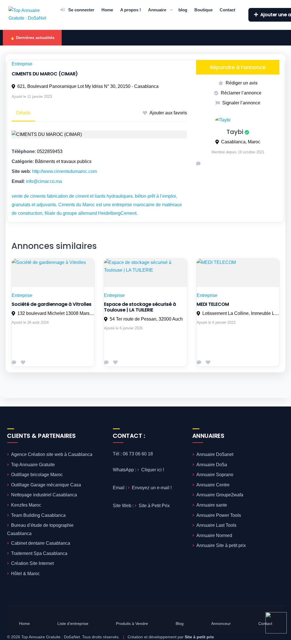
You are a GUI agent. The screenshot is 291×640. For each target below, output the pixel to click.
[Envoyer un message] (198, 164)
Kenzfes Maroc (26, 505)
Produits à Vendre (132, 623)
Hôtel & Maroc (25, 573)
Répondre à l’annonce (238, 67)
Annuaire (157, 9)
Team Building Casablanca (38, 515)
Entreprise (22, 63)
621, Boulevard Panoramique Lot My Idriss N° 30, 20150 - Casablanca (88, 86)
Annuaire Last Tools (216, 525)
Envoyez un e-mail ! (152, 487)
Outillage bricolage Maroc (37, 474)
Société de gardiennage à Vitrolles (52, 304)
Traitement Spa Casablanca (39, 553)
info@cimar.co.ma (44, 181)
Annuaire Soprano (214, 474)
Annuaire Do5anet (214, 454)
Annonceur (221, 623)
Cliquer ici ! (152, 469)
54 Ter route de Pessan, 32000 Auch (146, 319)
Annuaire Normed (214, 535)
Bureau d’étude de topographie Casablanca (40, 529)
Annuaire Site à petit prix (221, 545)
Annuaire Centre (213, 484)
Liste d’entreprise (72, 623)
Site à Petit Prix (154, 505)
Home (107, 9)
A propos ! (130, 9)
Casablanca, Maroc (240, 141)
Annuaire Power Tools (218, 515)
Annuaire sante (211, 505)
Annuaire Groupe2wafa (219, 494)
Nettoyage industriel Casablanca (44, 494)
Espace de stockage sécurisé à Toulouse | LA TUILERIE (140, 307)
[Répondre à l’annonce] (14, 362)
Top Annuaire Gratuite (33, 464)
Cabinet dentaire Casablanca (40, 543)
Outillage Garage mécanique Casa (46, 484)
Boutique (203, 9)
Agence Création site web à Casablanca (51, 454)
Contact (227, 9)
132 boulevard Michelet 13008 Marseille (55, 313)
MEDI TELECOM (213, 304)
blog (182, 9)
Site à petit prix (199, 637)
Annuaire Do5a (211, 464)
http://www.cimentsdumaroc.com (64, 171)
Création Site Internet (32, 563)
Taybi (234, 132)
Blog (180, 623)
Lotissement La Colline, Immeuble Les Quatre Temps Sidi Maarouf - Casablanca (240, 313)
